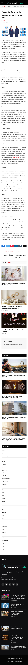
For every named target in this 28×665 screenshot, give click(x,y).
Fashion (3, 487)
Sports (3, 535)
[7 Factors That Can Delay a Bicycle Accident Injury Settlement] (14, 366)
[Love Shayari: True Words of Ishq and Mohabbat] (14, 320)
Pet (2, 521)
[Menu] (2, 2)
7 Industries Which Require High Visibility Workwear (20, 255)
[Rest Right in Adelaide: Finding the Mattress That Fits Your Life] (14, 273)
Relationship (4, 526)
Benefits (4, 461)
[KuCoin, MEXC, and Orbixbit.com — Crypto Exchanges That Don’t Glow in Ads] (14, 387)
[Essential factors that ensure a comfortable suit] (14, 31)
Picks (3, 523)
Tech (3, 537)
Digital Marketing (5, 475)
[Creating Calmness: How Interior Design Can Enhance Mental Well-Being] (14, 297)
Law (3, 509)
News (3, 515)
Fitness (3, 489)
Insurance (4, 506)
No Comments (18, 20)
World (3, 549)
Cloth (3, 473)
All (2, 453)
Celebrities (4, 470)
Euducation (4, 484)
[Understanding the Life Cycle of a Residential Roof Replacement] (14, 408)
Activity (3, 450)
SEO (3, 529)
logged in (12, 344)
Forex (3, 495)
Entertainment (5, 481)
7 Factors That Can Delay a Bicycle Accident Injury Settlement (17, 628)
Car (2, 467)
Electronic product (6, 478)
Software (4, 532)
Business (4, 464)
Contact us (20, 661)
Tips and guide (5, 540)
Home (3, 504)
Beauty (3, 458)
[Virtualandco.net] (15, 2)
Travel (3, 543)
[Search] (26, 2)
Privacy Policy (14, 661)
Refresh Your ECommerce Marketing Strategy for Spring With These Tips (18, 613)
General (3, 498)
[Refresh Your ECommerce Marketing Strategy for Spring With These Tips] (5, 613)
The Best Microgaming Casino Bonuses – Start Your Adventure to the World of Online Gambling (18, 597)
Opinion (3, 518)
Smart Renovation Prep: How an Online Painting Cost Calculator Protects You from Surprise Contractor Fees (13, 440)
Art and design (5, 456)
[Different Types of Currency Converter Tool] (5, 605)
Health (3, 501)
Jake (4, 20)
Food (3, 492)
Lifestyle (4, 512)
